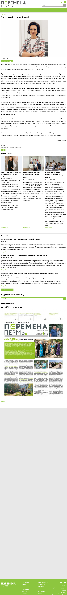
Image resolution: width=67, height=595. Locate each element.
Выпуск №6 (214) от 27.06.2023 (11, 307)
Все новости (7, 290)
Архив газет (41, 589)
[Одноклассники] (4, 150)
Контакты (41, 586)
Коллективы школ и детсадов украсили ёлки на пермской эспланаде (24, 255)
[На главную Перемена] (14, 4)
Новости (4, 236)
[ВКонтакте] (2, 150)
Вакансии (40, 594)
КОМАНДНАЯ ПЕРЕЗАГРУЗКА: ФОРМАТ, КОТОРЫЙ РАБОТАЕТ (21, 239)
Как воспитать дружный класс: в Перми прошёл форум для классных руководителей (29, 273)
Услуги (24, 584)
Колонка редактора (7, 61)
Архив (3, 401)
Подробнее (4, 227)
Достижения (41, 591)
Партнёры (25, 587)
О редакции (25, 582)
